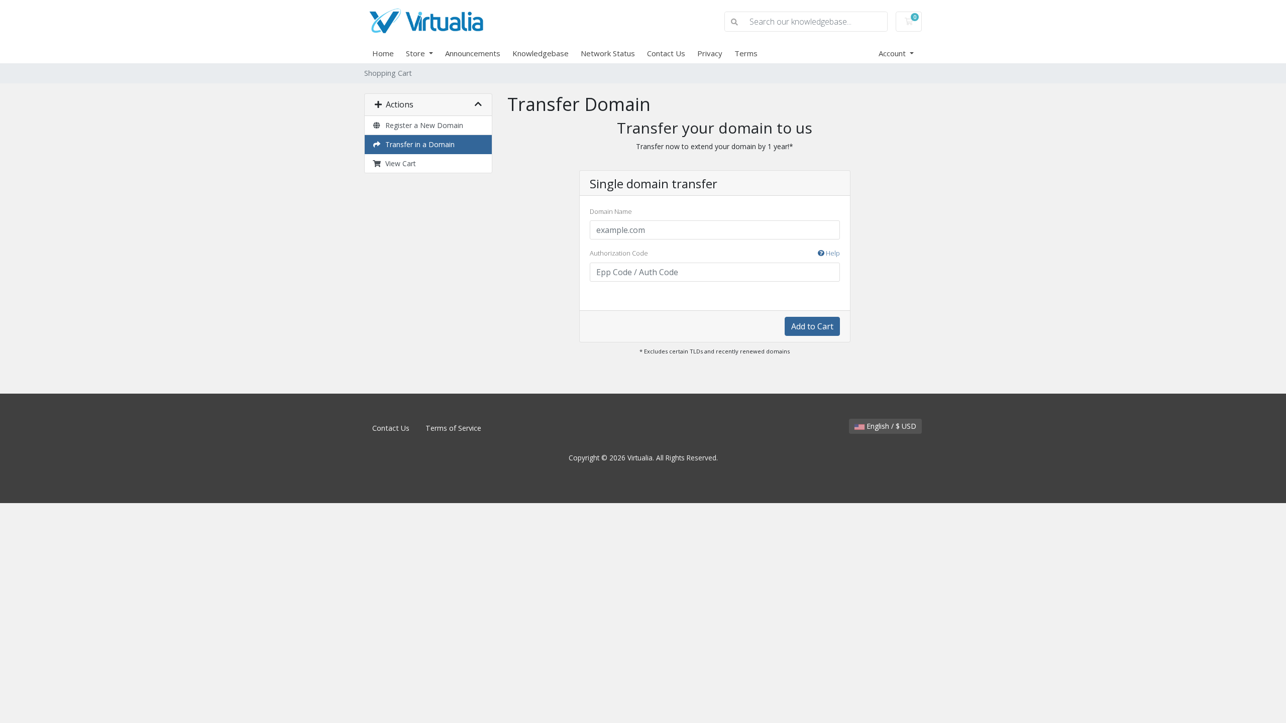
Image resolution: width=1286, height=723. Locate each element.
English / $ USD (890, 426)
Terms (746, 53)
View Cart (398, 163)
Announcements (472, 53)
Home (383, 53)
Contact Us (666, 53)
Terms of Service (453, 428)
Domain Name (611, 211)
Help (832, 253)
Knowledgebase (540, 53)
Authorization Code (715, 253)
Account (893, 53)
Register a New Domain (422, 125)
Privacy (709, 53)
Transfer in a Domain (418, 144)
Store (416, 53)
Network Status (608, 53)
